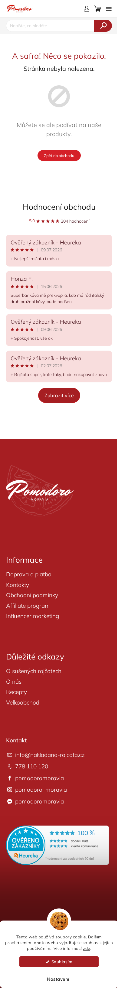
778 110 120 (31, 766)
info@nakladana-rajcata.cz (50, 754)
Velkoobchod (22, 702)
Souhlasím (62, 961)
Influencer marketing (32, 616)
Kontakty (17, 584)
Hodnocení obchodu (59, 207)
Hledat (103, 26)
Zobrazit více (59, 395)
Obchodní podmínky (32, 595)
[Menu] (109, 9)
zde (86, 948)
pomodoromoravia (39, 778)
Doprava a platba (28, 574)
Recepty (16, 691)
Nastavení (58, 979)
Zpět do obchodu (59, 155)
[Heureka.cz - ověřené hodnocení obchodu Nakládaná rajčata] (57, 845)
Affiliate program (28, 605)
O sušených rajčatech (33, 671)
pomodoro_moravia (41, 789)
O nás (13, 681)
